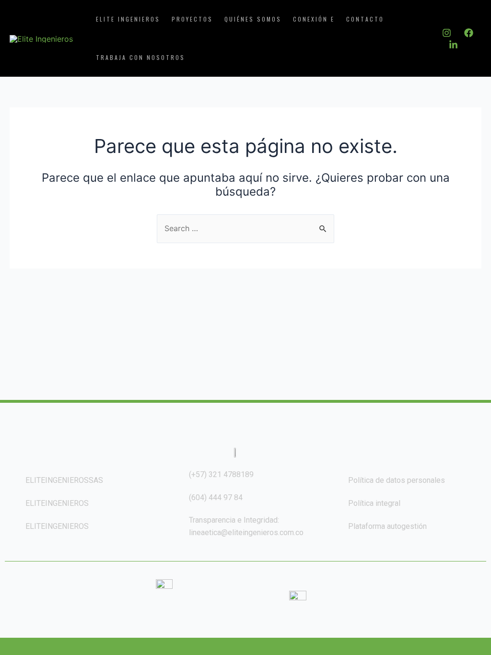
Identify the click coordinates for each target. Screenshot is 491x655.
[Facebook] (468, 32)
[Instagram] (446, 32)
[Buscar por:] (245, 228)
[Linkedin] (453, 44)
